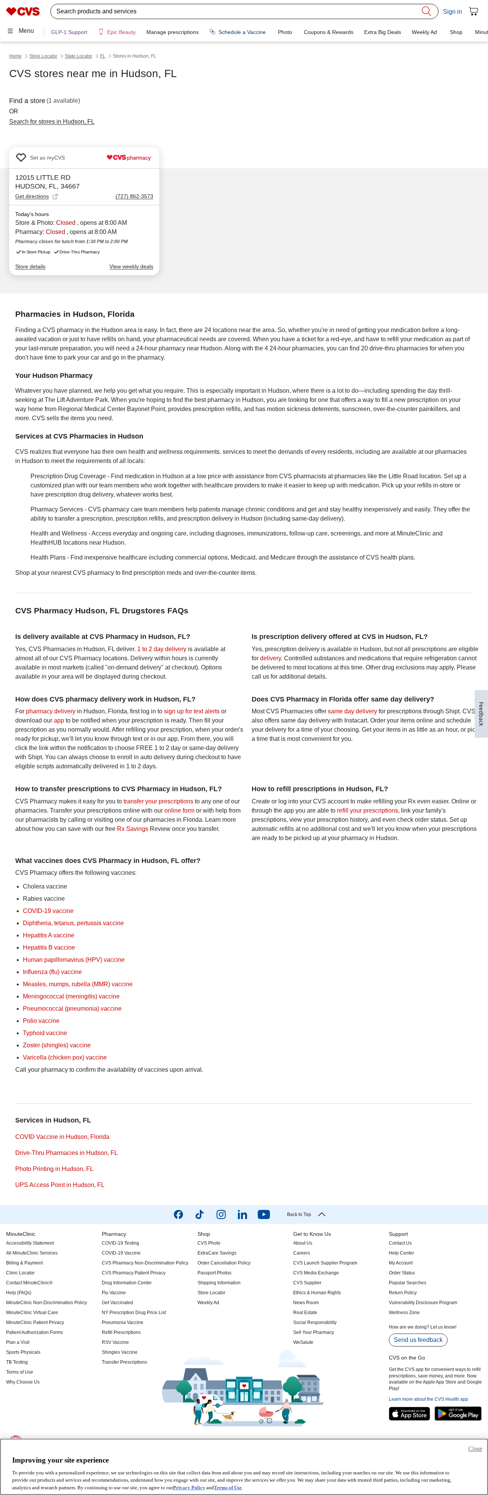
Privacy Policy (189, 1487)
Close (475, 1448)
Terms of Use (228, 1487)
